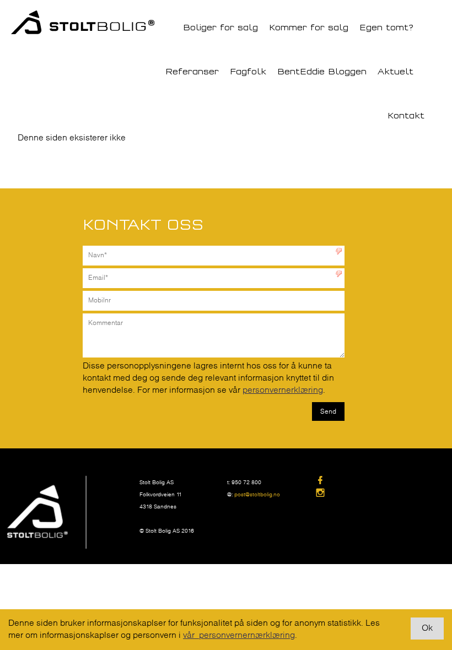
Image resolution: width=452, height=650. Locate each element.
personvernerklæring (283, 390)
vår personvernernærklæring (239, 635)
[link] (359, 481)
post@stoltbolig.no (257, 495)
